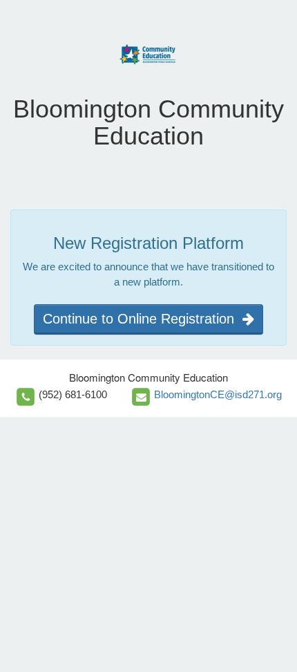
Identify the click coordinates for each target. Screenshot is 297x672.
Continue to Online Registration (142, 318)
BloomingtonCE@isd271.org (218, 394)
